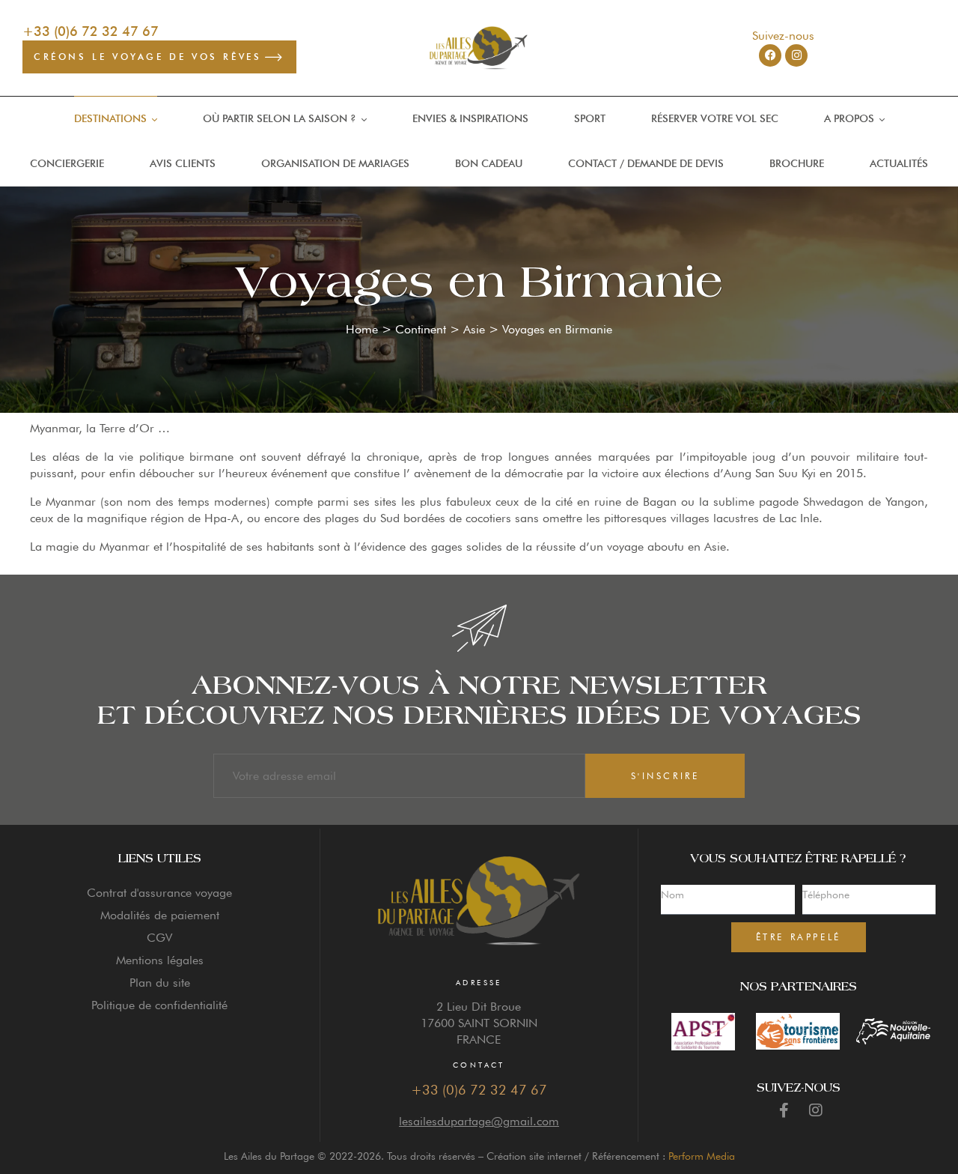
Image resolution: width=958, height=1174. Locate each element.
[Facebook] (770, 55)
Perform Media (701, 1156)
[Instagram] (796, 55)
